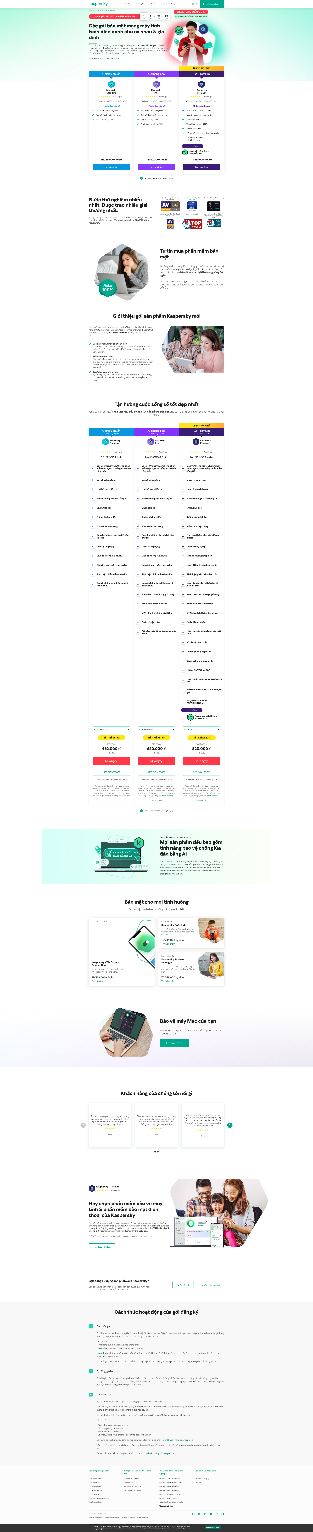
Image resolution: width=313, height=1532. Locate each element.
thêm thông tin (99, 1529)
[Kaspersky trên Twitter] (199, 1514)
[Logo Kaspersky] (98, 4)
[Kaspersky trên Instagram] (216, 1514)
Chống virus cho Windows (133, 1490)
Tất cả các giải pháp (95, 1502)
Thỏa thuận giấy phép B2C (128, 1517)
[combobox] (111, 729)
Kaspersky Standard (96, 1479)
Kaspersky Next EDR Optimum (169, 1486)
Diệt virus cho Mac (130, 1482)
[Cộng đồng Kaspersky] (222, 1514)
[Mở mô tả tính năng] (93, 469)
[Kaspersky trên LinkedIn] (205, 1514)
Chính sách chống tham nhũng (111, 1517)
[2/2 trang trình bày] (157, 1151)
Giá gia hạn (102, 1353)
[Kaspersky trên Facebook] (193, 1514)
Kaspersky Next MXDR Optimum (170, 1494)
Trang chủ (126, 4)
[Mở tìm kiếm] (197, 4)
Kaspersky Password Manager (99, 1498)
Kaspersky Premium (95, 1486)
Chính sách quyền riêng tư (95, 1517)
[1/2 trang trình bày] (155, 1151)
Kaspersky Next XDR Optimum (169, 1490)
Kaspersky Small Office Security (170, 1479)
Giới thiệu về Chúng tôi (169, 4)
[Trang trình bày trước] (83, 1125)
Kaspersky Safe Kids (95, 1490)
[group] (110, 1125)
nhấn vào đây (124, 795)
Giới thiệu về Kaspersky (205, 1471)
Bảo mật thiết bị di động (132, 1486)
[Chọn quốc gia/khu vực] (193, 4)
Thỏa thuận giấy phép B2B (144, 1517)
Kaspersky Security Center (168, 1498)
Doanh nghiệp (140, 4)
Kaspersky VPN (94, 1494)
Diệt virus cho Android (131, 1479)
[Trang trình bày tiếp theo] (229, 1125)
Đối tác (153, 4)
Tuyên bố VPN (156, 800)
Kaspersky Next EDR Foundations (170, 1482)
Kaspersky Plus (94, 1482)
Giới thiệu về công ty (202, 1479)
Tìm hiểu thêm (98, 981)
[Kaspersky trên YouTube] (211, 1514)
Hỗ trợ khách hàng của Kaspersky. (178, 1440)
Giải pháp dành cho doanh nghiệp (171, 1472)
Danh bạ (198, 1482)
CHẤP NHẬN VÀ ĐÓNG (212, 1527)
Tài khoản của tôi (213, 4)
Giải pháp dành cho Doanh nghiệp (171, 1502)
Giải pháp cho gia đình (99, 1471)
